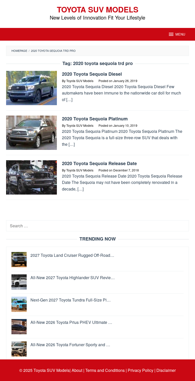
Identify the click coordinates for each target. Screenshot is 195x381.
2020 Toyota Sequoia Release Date (99, 163)
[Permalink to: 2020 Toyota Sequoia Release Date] (31, 177)
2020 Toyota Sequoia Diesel (92, 74)
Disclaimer (166, 370)
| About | (77, 370)
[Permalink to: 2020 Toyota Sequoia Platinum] (31, 132)
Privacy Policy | (141, 370)
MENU (180, 34)
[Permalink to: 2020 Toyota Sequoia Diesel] (31, 87)
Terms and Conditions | (106, 370)
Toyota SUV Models (97, 9)
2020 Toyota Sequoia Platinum (95, 118)
